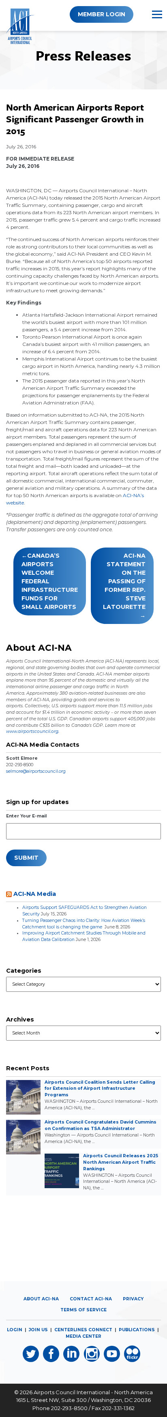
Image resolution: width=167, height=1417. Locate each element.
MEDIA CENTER (83, 1336)
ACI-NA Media (34, 894)
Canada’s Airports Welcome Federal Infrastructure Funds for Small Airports (49, 581)
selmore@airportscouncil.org (36, 771)
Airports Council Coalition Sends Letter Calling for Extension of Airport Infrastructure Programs (100, 1089)
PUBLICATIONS (137, 1329)
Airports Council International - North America (93, 1392)
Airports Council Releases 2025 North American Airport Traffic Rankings (120, 1162)
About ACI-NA (41, 1299)
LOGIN (14, 1329)
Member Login (101, 14)
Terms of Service (83, 1310)
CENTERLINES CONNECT (83, 1329)
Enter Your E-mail (26, 816)
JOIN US (38, 1329)
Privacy (133, 1299)
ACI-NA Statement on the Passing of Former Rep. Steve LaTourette (124, 581)
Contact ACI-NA (91, 1299)
